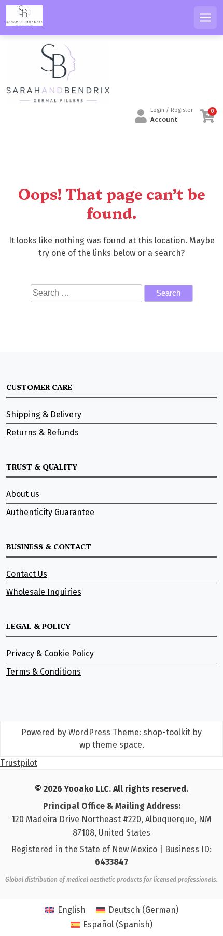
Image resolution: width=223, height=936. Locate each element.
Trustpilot (18, 763)
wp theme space (110, 745)
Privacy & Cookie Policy (50, 654)
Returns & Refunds (42, 432)
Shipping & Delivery (43, 414)
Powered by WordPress (65, 732)
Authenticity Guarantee (50, 512)
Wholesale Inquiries (43, 592)
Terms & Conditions (43, 672)
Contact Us (26, 574)
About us (22, 494)
